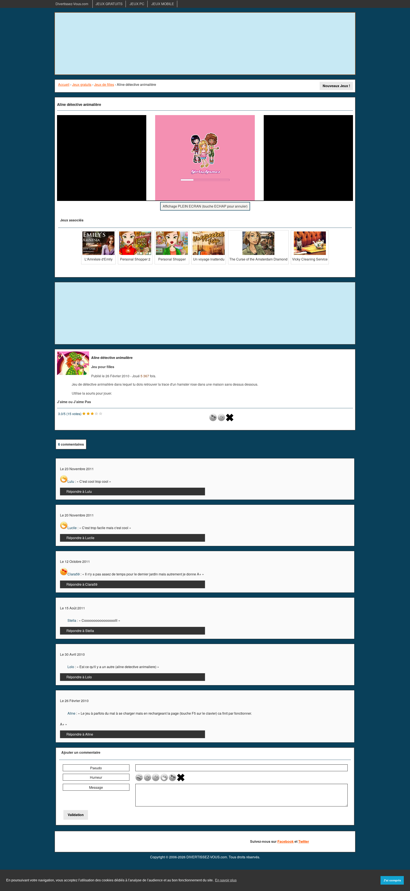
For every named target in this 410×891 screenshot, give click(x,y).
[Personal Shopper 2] (135, 231)
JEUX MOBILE (162, 3)
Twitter (303, 841)
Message (96, 787)
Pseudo (96, 767)
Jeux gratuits (81, 84)
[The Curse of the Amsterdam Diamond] (258, 231)
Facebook (285, 841)
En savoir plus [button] (226, 880)
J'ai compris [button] (392, 880)
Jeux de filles (104, 84)
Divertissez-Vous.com (72, 3)
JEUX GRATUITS (109, 3)
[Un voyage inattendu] (208, 231)
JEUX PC (137, 3)
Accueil (63, 84)
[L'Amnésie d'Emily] (98, 231)
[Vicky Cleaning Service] (310, 231)
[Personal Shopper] (172, 231)
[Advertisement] (205, 43)
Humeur (96, 777)
